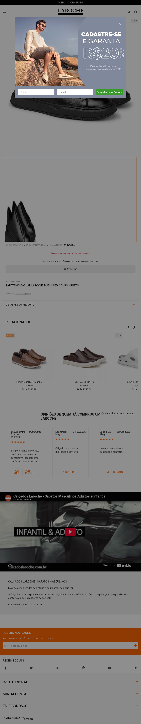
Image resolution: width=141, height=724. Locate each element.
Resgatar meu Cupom (109, 92)
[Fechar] (119, 24)
